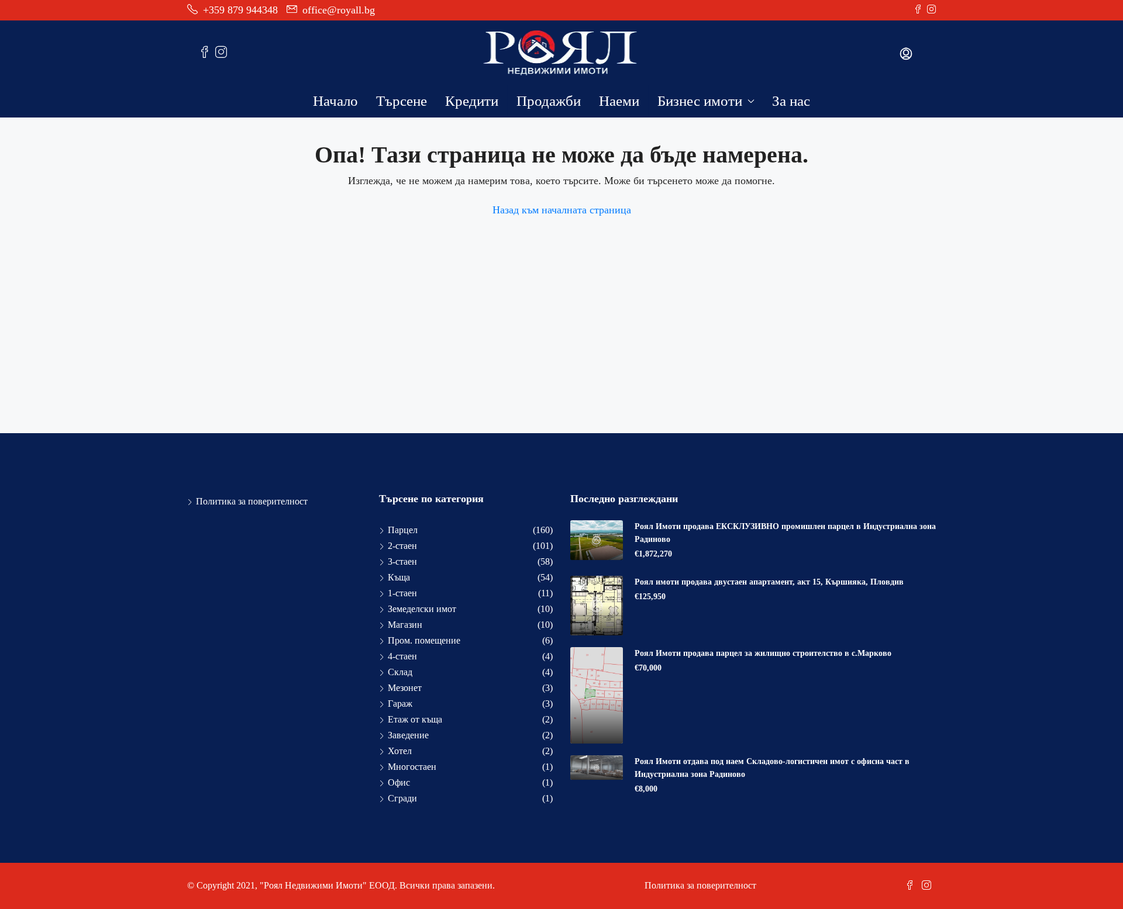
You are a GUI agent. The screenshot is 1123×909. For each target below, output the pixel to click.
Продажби (548, 101)
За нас (791, 101)
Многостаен (412, 767)
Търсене (401, 101)
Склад (400, 672)
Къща (399, 577)
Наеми (619, 101)
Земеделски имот (422, 609)
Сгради (402, 798)
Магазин (405, 625)
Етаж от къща (415, 719)
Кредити (471, 101)
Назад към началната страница (561, 210)
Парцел (403, 530)
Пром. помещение (424, 640)
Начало (335, 101)
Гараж (400, 703)
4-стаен (402, 656)
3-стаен (402, 561)
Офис (399, 782)
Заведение (408, 735)
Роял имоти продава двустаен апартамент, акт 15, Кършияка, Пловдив (769, 582)
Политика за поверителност (252, 501)
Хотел (400, 751)
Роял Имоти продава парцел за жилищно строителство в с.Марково (763, 653)
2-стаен (402, 546)
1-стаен (402, 593)
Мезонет (405, 688)
